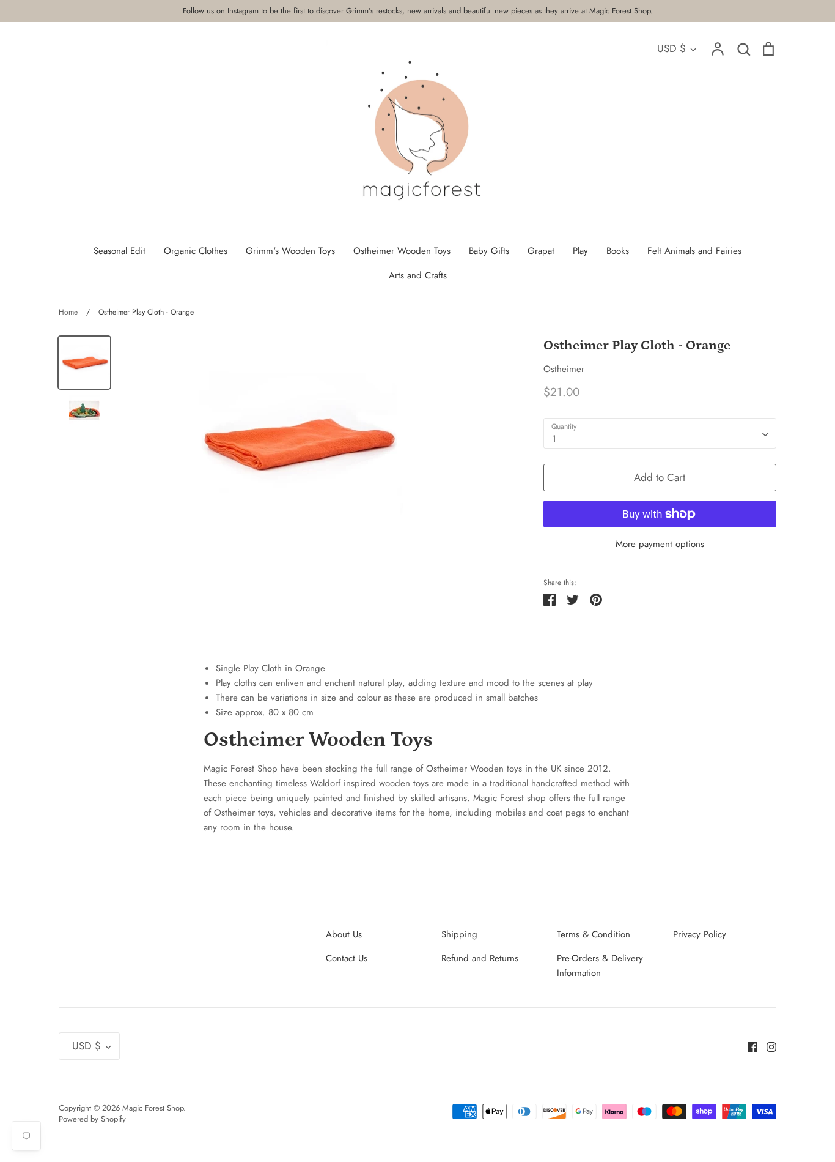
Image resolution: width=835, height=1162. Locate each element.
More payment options (660, 544)
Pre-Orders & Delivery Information (600, 966)
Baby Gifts (489, 251)
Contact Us (346, 958)
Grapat (541, 251)
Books (617, 251)
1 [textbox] (554, 438)
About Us (344, 934)
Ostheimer (563, 369)
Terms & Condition (593, 934)
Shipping (459, 934)
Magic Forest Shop (152, 1108)
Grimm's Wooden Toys (290, 251)
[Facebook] (747, 1045)
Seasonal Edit (119, 251)
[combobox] (659, 433)
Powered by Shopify (92, 1119)
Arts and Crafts (418, 275)
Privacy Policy (699, 934)
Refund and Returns (479, 958)
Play (580, 251)
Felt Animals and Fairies (694, 251)
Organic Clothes (195, 251)
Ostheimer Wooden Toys (402, 251)
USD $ (671, 48)
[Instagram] (766, 1045)
